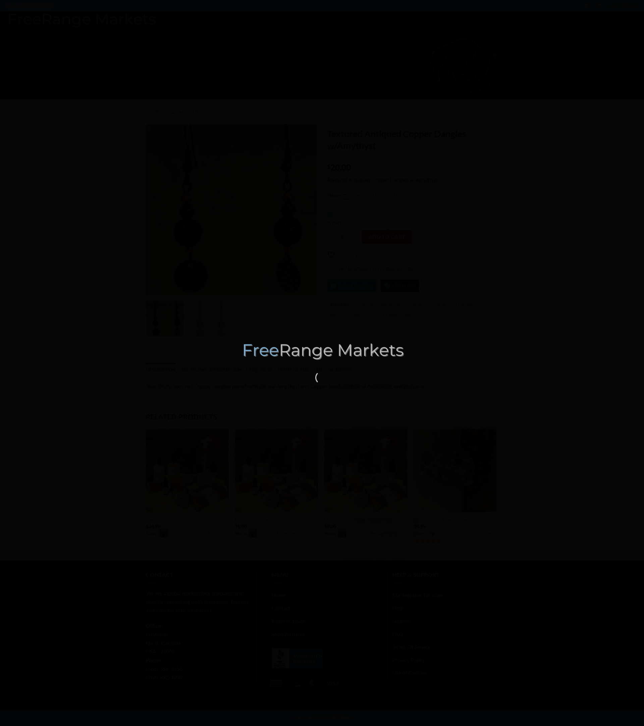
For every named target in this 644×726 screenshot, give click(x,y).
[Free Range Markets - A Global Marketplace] (322, 351)
